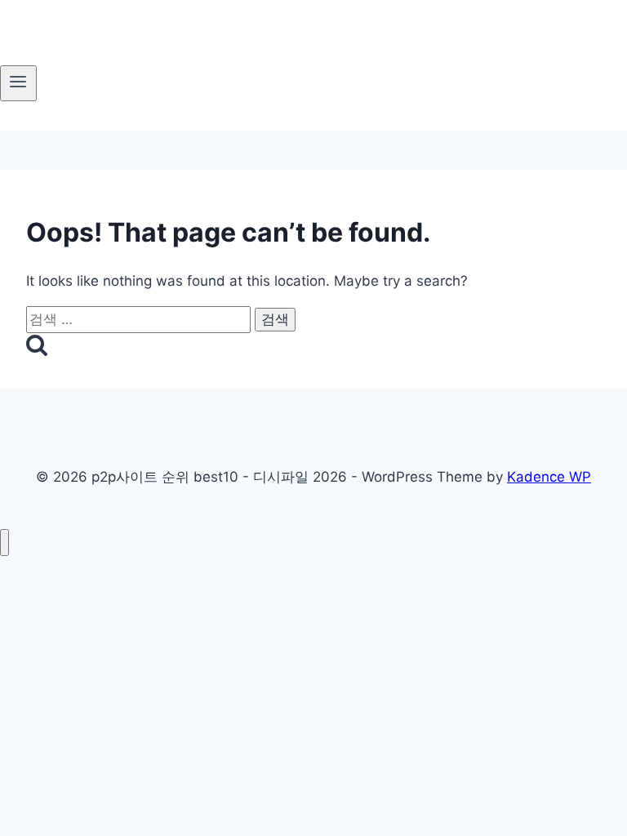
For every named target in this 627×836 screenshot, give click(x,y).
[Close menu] (4, 542)
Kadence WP (549, 477)
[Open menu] (18, 83)
